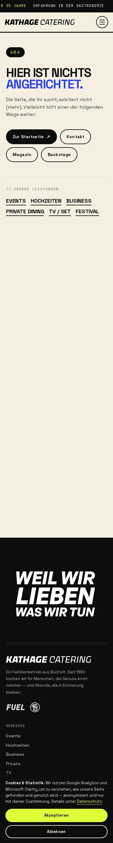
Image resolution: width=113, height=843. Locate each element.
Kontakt (75, 136)
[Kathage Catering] (40, 22)
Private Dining (25, 211)
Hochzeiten (46, 200)
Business (79, 200)
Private (13, 763)
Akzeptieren (56, 815)
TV (8, 772)
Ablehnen (56, 831)
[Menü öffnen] (102, 22)
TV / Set (60, 211)
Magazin (22, 154)
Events (16, 200)
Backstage (59, 154)
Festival (87, 211)
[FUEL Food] (15, 707)
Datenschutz (89, 801)
